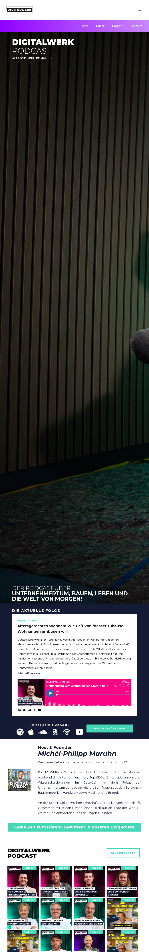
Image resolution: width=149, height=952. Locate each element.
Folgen (117, 26)
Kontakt (136, 26)
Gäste (100, 26)
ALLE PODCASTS (123, 852)
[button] (139, 10)
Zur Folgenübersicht (109, 728)
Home (84, 26)
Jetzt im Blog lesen (28, 673)
